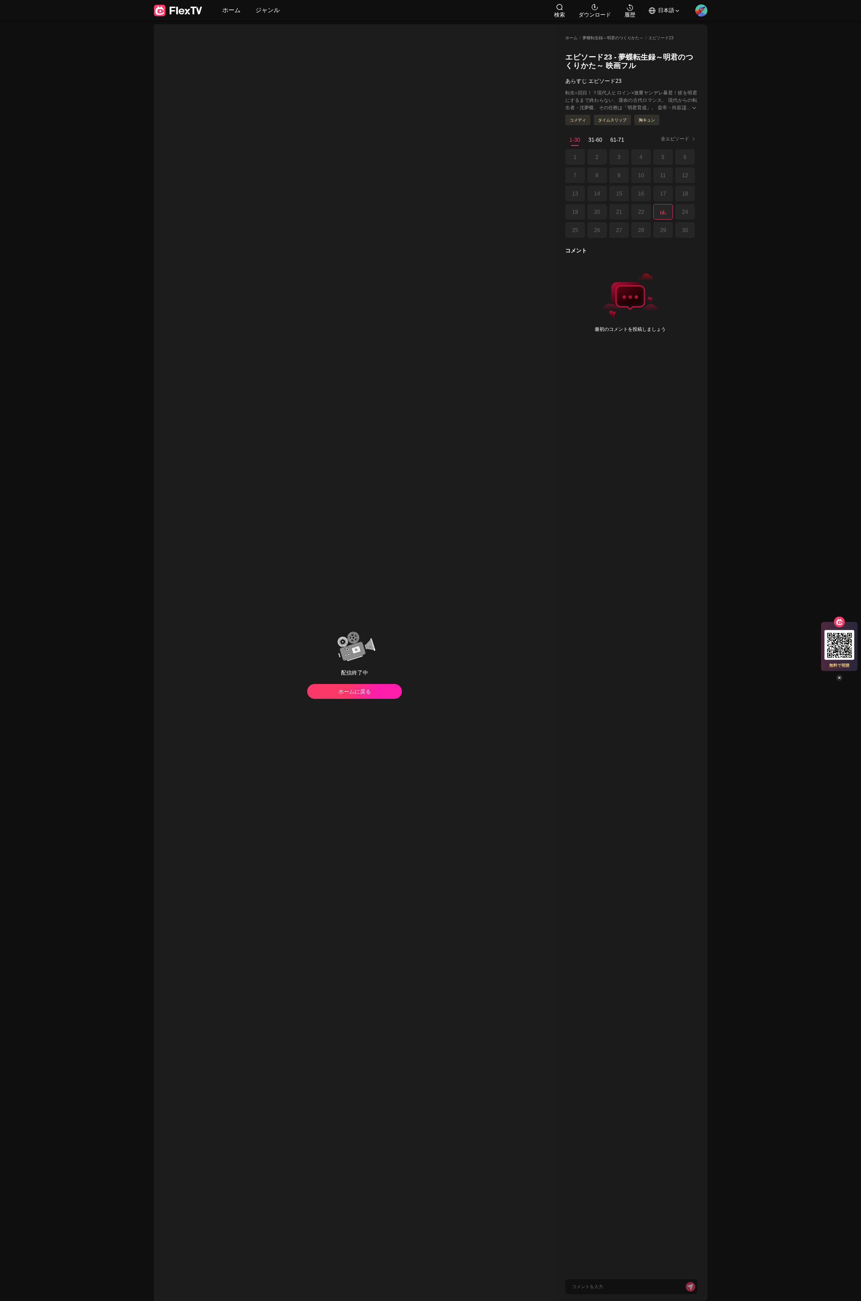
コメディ (578, 120)
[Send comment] (690, 1287)
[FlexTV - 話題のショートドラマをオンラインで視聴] (178, 10)
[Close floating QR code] (839, 678)
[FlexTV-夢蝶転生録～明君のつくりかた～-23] (663, 212)
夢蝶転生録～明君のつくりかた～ (613, 38)
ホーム (231, 10)
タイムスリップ (612, 120)
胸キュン (647, 120)
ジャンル (267, 10)
